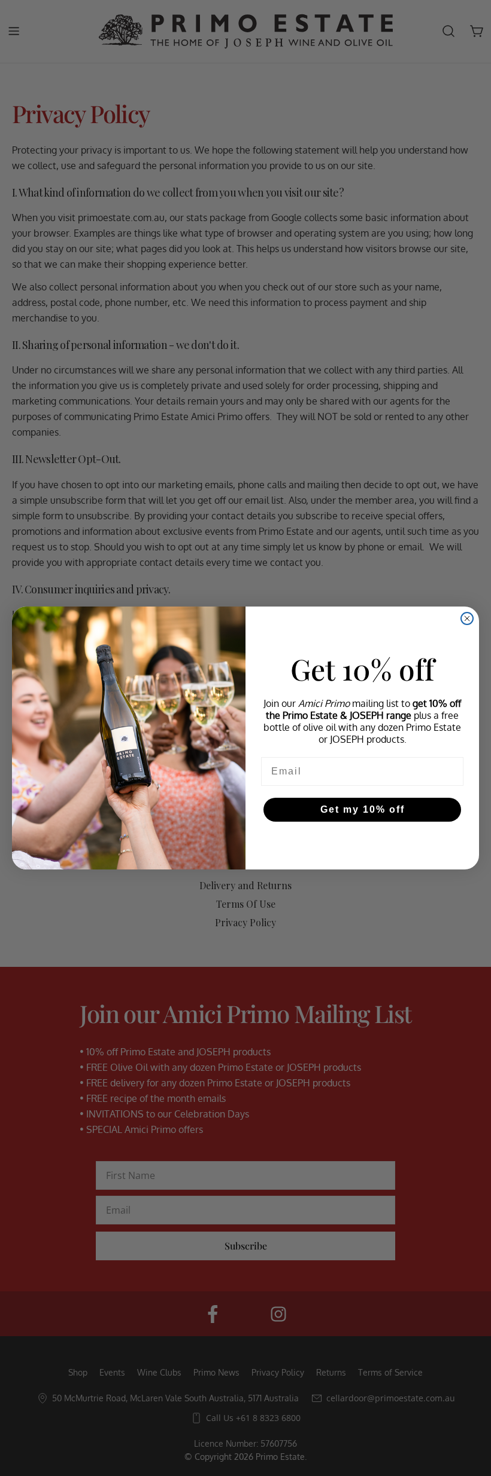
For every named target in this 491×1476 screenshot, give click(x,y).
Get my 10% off (362, 809)
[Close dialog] (467, 618)
